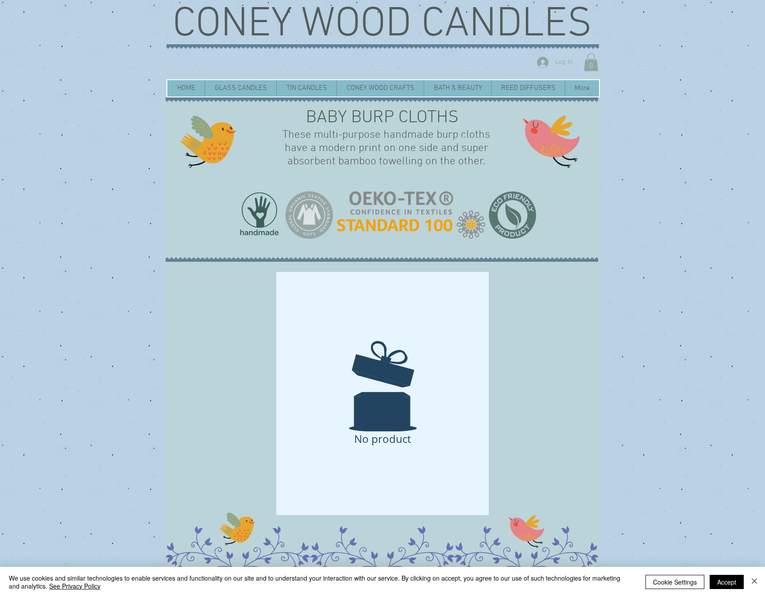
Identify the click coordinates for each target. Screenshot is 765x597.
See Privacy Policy (74, 585)
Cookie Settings (675, 582)
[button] (591, 62)
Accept (726, 582)
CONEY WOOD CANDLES (382, 25)
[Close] (754, 582)
